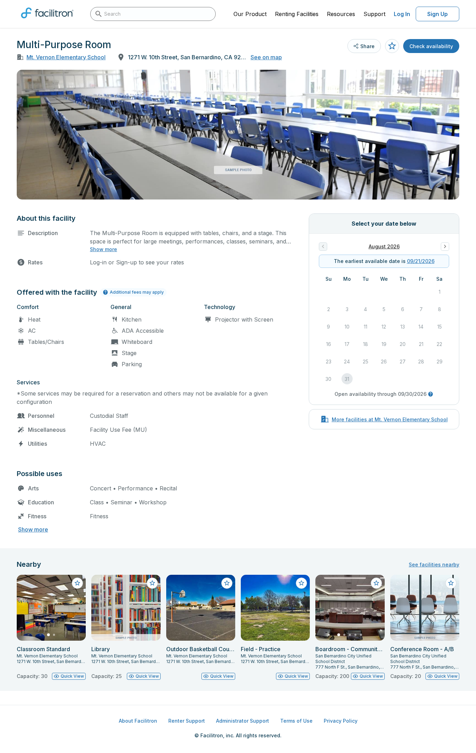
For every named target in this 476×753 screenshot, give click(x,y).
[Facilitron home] (47, 20)
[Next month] (445, 246)
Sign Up (437, 13)
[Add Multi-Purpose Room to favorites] (392, 46)
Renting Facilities (296, 13)
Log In (402, 13)
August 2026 (384, 246)
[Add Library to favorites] (152, 583)
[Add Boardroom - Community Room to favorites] (376, 583)
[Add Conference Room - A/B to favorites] (450, 583)
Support (374, 13)
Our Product (250, 13)
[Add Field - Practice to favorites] (301, 583)
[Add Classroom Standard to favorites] (77, 583)
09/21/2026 (421, 261)
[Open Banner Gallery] (238, 134)
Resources (341, 13)
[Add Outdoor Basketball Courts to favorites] (226, 583)
